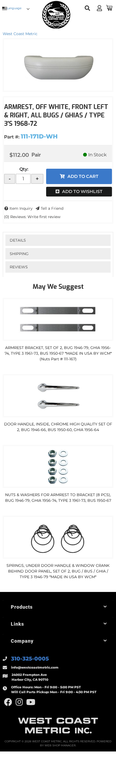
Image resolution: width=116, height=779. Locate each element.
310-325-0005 (30, 658)
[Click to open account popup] (99, 8)
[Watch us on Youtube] (30, 702)
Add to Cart (82, 176)
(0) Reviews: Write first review (32, 216)
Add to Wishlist (82, 191)
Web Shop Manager (60, 745)
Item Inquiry (21, 208)
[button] (87, 8)
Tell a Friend (52, 208)
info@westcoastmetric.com (35, 667)
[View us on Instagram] (19, 702)
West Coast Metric (20, 33)
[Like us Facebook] (8, 702)
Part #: (11, 137)
